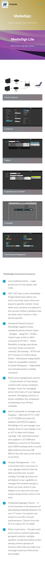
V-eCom (13, 4)
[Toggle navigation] (41, 4)
